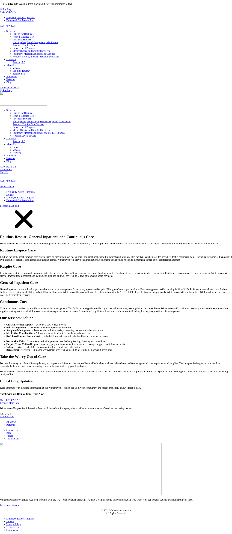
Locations (11, 59)
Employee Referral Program (20, 197)
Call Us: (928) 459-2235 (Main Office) (8, 179)
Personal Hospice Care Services (28, 124)
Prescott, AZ (19, 62)
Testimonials (19, 73)
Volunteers (11, 76)
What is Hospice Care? (24, 36)
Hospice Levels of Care (24, 135)
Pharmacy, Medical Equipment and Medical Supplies (39, 132)
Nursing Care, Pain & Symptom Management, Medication (42, 121)
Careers (4, 87)
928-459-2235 (7, 416)
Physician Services (22, 39)
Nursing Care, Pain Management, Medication (35, 42)
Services (10, 31)
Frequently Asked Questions (20, 17)
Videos (16, 68)
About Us (11, 65)
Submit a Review (21, 70)
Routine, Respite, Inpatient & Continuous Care (36, 56)
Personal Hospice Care (24, 45)
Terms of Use (13, 527)
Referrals (10, 79)
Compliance (12, 530)
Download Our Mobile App (20, 20)
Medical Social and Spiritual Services (31, 51)
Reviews (17, 152)
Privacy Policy (13, 524)
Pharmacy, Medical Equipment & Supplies (34, 53)
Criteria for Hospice (22, 34)
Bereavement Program (24, 48)
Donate (10, 194)
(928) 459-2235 (8, 12)
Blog (8, 82)
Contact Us (13, 87)
